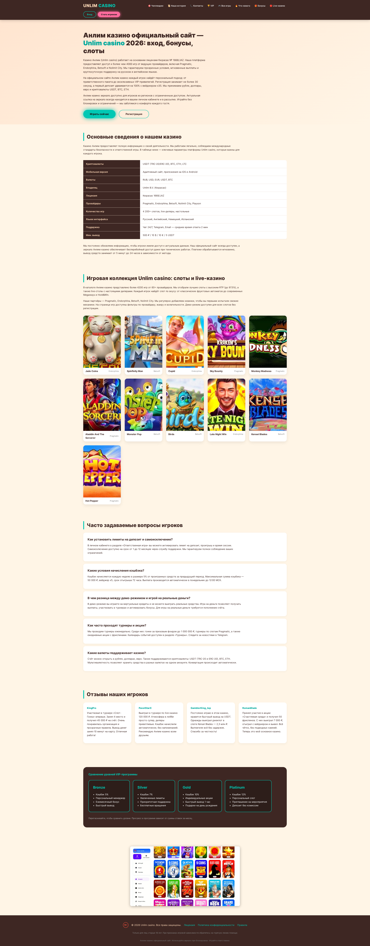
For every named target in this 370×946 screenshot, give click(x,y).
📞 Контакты (196, 5)
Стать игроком (109, 14)
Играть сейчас (99, 114)
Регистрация (134, 114)
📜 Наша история (177, 5)
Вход (89, 14)
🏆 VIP (210, 5)
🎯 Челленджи (155, 5)
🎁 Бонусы (260, 5)
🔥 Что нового (242, 5)
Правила (242, 925)
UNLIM (99, 5)
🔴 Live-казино (277, 5)
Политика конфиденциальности (216, 925)
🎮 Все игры (224, 5)
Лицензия (189, 925)
